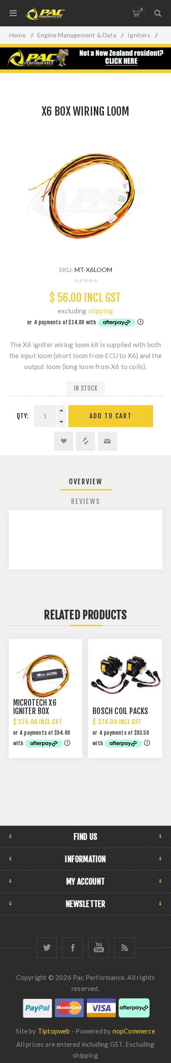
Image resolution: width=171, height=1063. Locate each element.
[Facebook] (72, 947)
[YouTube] (98, 947)
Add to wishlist (63, 441)
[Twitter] (46, 947)
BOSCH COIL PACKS (120, 711)
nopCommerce (134, 1031)
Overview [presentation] (86, 481)
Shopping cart (141, 9)
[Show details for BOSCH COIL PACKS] (125, 676)
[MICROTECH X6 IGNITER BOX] (45, 676)
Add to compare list (85, 441)
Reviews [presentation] (85, 501)
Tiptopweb (54, 1031)
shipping (101, 311)
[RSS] (124, 947)
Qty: (23, 416)
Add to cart (110, 416)
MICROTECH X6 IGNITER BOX (35, 707)
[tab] (86, 481)
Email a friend (107, 441)
